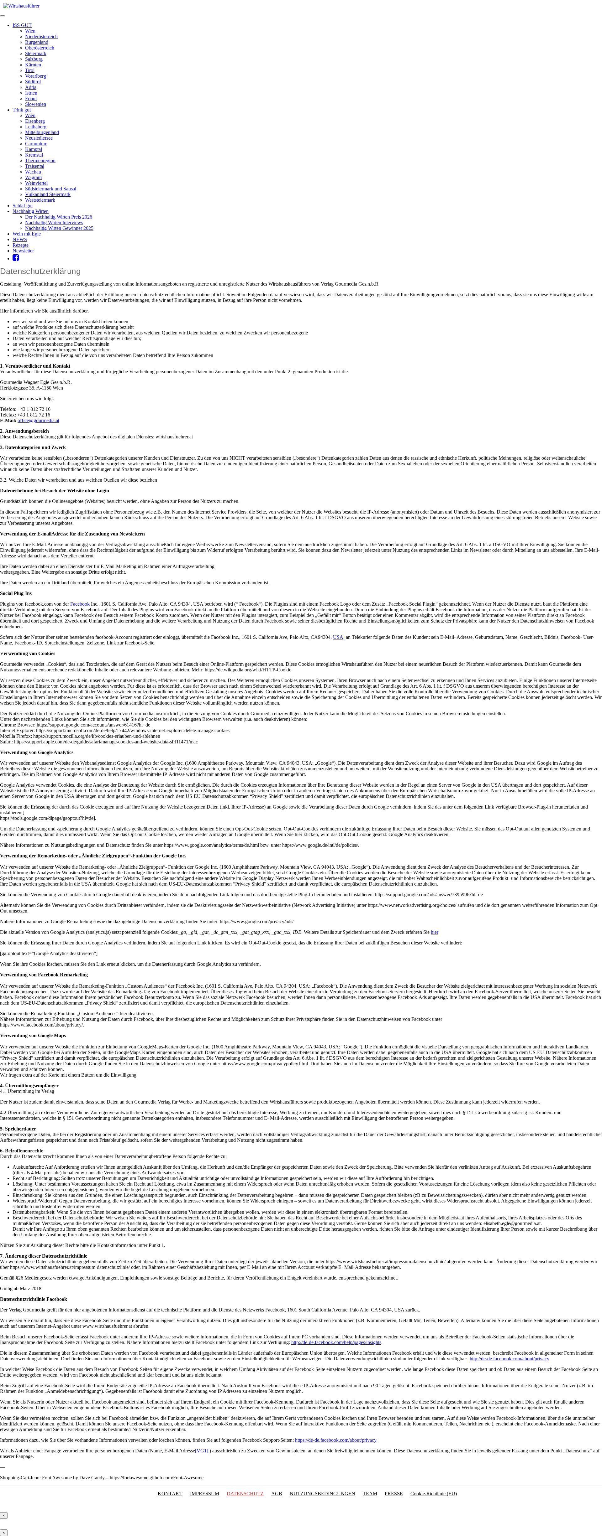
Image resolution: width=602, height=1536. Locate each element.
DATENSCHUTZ (245, 1493)
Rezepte (21, 245)
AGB (276, 1493)
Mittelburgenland (42, 132)
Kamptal (33, 149)
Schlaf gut (23, 205)
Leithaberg (35, 126)
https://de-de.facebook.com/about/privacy (336, 1440)
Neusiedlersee (39, 138)
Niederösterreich (41, 36)
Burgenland (36, 42)
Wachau (33, 171)
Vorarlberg (35, 76)
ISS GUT (22, 25)
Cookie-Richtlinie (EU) (433, 1493)
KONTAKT (170, 1493)
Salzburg (34, 59)
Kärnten (33, 64)
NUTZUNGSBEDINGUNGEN (322, 1493)
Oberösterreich (39, 47)
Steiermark (35, 53)
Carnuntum (36, 143)
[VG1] (201, 1450)
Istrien (31, 93)
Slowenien (35, 104)
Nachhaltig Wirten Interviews (54, 222)
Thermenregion (40, 160)
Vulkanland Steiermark (48, 194)
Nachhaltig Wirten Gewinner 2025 (59, 228)
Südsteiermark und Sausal (50, 188)
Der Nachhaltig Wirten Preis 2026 (58, 217)
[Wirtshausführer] (21, 5)
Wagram (33, 177)
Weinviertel (36, 183)
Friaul (31, 98)
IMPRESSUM (204, 1493)
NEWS (20, 239)
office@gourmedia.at (38, 420)
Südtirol (33, 81)
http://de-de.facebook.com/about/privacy (509, 1358)
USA (338, 637)
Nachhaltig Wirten (31, 211)
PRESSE (394, 1493)
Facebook (80, 604)
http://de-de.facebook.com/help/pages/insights (336, 1342)
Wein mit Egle (27, 233)
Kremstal (34, 155)
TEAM (370, 1493)
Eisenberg (35, 121)
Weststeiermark (40, 200)
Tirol (29, 70)
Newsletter (23, 250)
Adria (30, 87)
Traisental (34, 166)
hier (434, 932)
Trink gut (22, 109)
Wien (30, 31)
